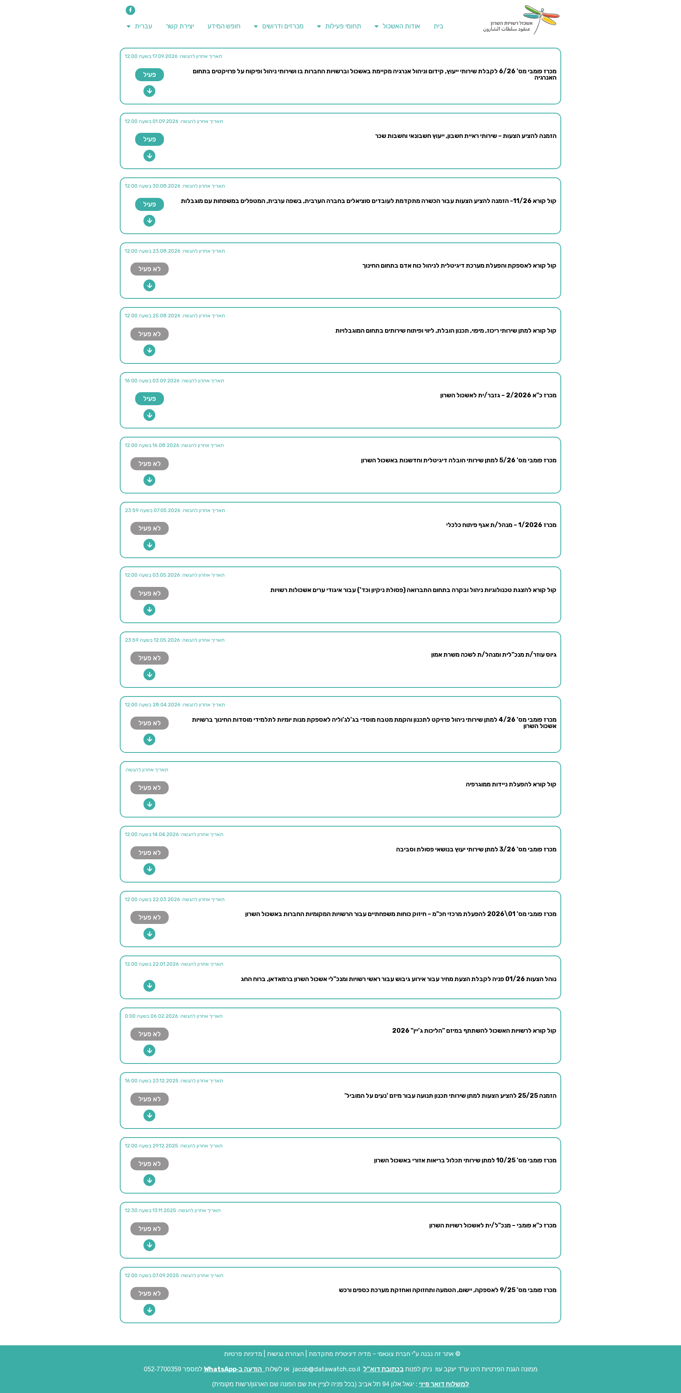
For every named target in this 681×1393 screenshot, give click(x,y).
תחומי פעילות (343, 26)
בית (438, 26)
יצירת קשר (180, 26)
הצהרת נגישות (285, 1354)
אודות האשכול (401, 26)
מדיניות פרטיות (242, 1354)
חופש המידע (223, 26)
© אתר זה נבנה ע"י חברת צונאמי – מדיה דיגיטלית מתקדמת (384, 1354)
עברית (143, 26)
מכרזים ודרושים (282, 26)
